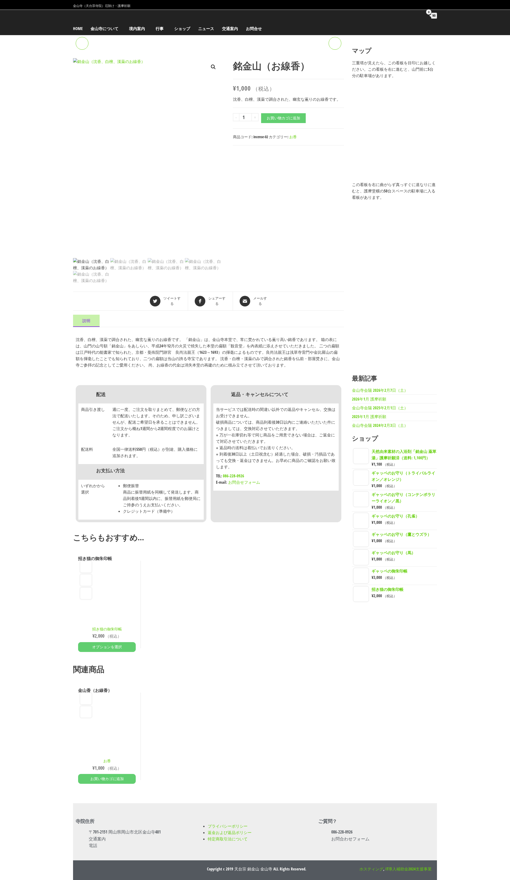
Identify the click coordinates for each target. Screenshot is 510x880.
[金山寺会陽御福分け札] (335, 43)
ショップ (182, 28)
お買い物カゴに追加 (283, 117)
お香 (293, 136)
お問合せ (254, 28)
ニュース (206, 28)
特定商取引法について (228, 838)
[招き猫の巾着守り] (82, 43)
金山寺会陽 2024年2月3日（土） (380, 425)
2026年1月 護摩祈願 (369, 399)
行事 (160, 28)
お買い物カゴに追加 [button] (107, 778)
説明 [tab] (86, 320)
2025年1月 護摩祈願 (369, 416)
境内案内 (137, 28)
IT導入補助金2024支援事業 (408, 868)
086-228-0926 (233, 475)
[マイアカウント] (416, 15)
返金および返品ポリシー (230, 832)
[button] (213, 67)
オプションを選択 (107, 646)
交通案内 (230, 28)
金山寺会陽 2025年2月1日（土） (380, 407)
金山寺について (104, 28)
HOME (78, 28)
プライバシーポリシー (228, 826)
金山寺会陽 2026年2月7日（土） (380, 390)
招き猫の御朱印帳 (107, 629)
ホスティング (371, 868)
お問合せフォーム (244, 482)
